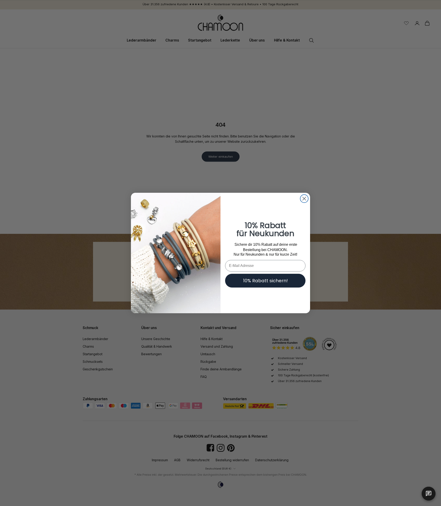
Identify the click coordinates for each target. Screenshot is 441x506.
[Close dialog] (304, 199)
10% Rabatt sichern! (265, 280)
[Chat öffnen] (428, 493)
